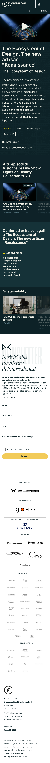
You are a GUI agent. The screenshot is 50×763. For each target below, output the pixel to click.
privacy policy (23, 449)
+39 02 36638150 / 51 (15, 713)
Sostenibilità (9, 134)
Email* (5, 426)
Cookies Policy (23, 757)
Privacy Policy (10, 757)
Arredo (19, 129)
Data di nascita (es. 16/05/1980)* (17, 437)
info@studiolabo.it (14, 716)
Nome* (5, 405)
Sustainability (15, 291)
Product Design (33, 129)
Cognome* (7, 416)
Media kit (8, 727)
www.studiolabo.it (14, 720)
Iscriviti (25, 456)
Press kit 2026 (10, 730)
